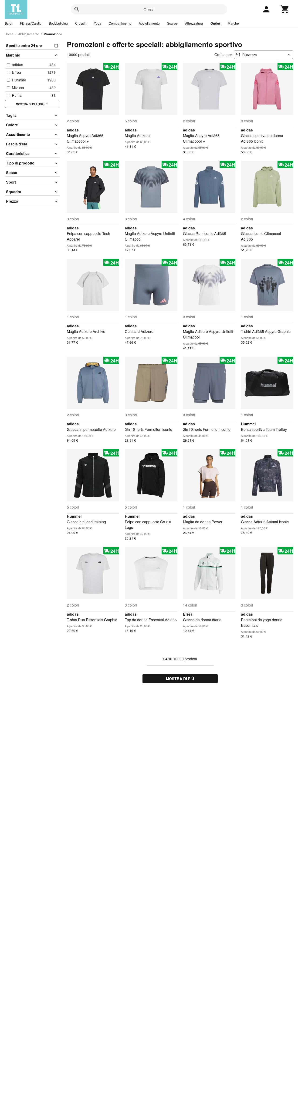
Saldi (9, 23)
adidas (73, 130)
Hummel (248, 423)
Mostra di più (180, 678)
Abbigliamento (149, 23)
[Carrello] (285, 9)
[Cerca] (77, 9)
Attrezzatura (194, 23)
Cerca (149, 9)
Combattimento (120, 23)
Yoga (97, 23)
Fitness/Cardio (30, 23)
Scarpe (172, 23)
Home (9, 34)
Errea (188, 614)
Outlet (215, 23)
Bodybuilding (58, 23)
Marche (233, 23)
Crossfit (80, 23)
